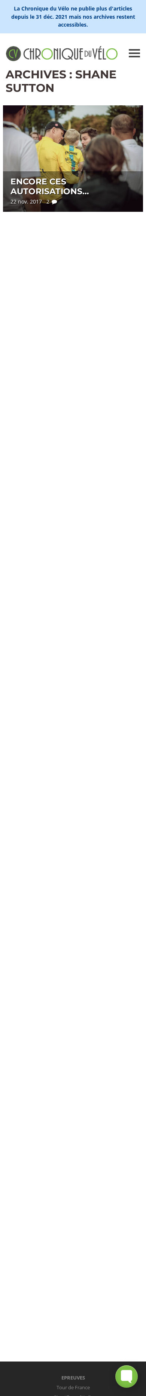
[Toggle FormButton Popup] (126, 1376)
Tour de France (73, 1387)
